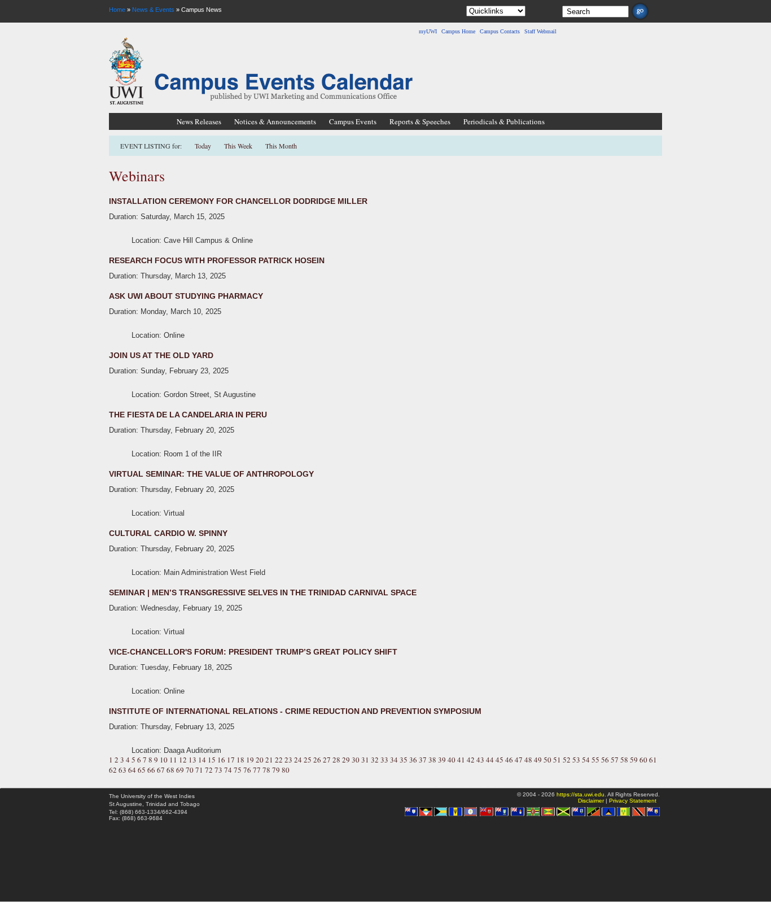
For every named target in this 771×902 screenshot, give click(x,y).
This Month (281, 145)
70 (190, 770)
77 (257, 770)
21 (269, 760)
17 (231, 760)
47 (519, 760)
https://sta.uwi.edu (580, 794)
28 (336, 760)
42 (471, 760)
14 (202, 760)
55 (595, 760)
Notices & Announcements (275, 121)
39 (442, 760)
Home (117, 9)
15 (212, 760)
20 (260, 760)
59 (634, 760)
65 (142, 770)
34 (394, 760)
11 (173, 760)
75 (238, 770)
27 (327, 760)
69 (180, 770)
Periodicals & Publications (504, 121)
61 (653, 760)
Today (204, 145)
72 (209, 770)
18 (240, 760)
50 (547, 760)
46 (509, 760)
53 (576, 760)
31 (365, 760)
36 (413, 760)
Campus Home (458, 31)
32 (375, 760)
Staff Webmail (540, 31)
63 (122, 770)
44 (490, 760)
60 (643, 760)
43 (480, 760)
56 (605, 760)
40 (451, 760)
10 (164, 760)
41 (461, 760)
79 (276, 770)
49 (538, 760)
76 (247, 770)
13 (192, 760)
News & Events (153, 9)
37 (423, 760)
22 (279, 760)
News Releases (199, 121)
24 (298, 760)
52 (567, 760)
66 (151, 770)
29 (346, 760)
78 (266, 770)
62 (113, 770)
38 (432, 760)
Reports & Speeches (419, 121)
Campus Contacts (500, 31)
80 (286, 770)
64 (132, 770)
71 (199, 770)
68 (170, 770)
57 (615, 760)
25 (308, 760)
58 (624, 760)
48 (528, 760)
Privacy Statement (632, 801)
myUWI (428, 31)
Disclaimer (591, 801)
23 (288, 760)
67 (161, 770)
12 (183, 760)
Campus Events (352, 121)
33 (384, 760)
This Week (238, 145)
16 (221, 760)
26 (317, 760)
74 (228, 770)
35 (404, 760)
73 (218, 770)
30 (356, 760)
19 (250, 760)
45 (499, 760)
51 (557, 760)
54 (586, 760)
